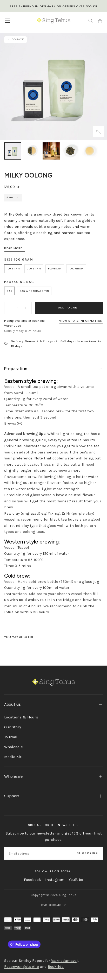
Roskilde (56, 966)
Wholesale (13, 746)
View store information (81, 321)
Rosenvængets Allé (21, 966)
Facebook (32, 879)
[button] (7, 20)
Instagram (54, 879)
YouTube (76, 879)
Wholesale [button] (13, 776)
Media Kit (13, 756)
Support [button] (11, 795)
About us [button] (12, 704)
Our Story (12, 727)
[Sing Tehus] (53, 682)
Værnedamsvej (64, 960)
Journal (10, 737)
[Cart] (100, 21)
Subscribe (87, 853)
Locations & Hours (21, 717)
